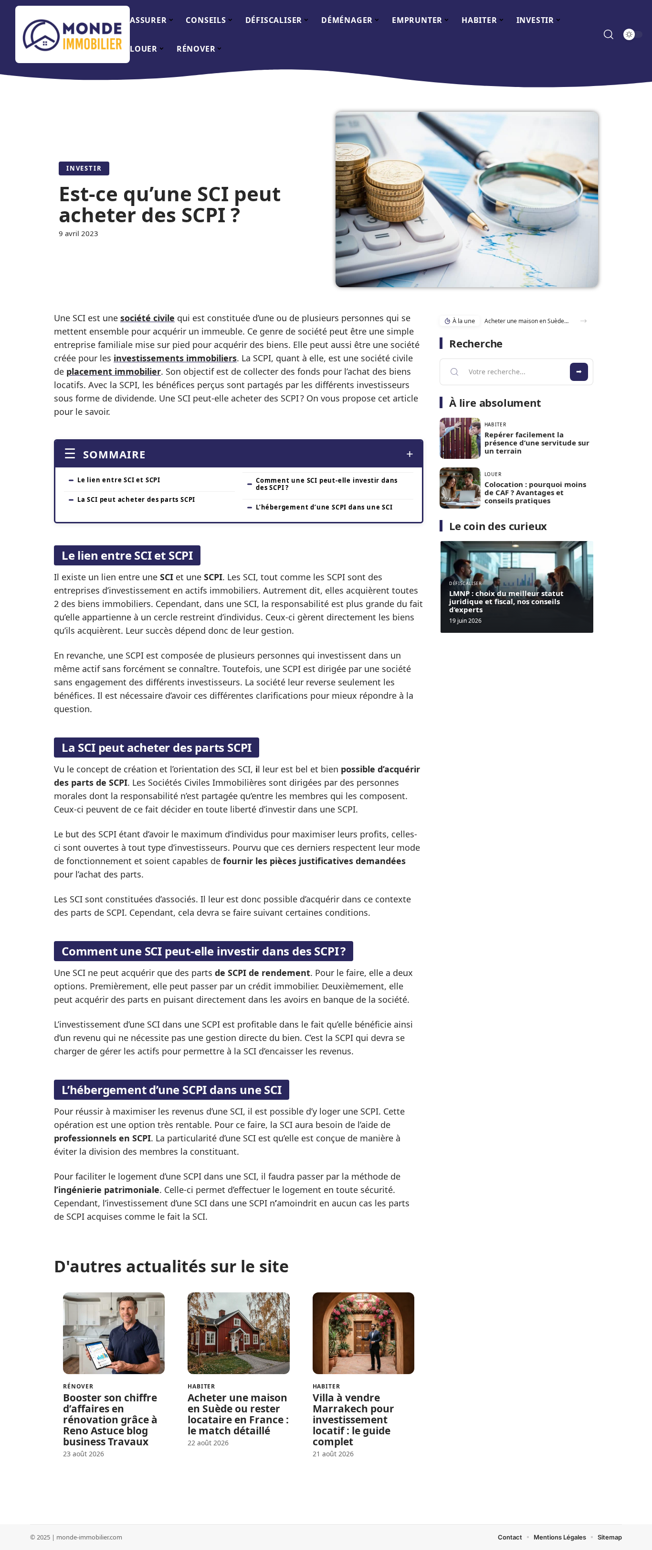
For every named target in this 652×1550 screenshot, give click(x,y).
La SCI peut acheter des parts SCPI (136, 499)
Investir (84, 168)
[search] (608, 34)
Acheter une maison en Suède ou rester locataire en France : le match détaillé (238, 1414)
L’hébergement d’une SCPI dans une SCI (324, 507)
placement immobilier (113, 371)
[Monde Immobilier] (72, 34)
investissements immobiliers (175, 358)
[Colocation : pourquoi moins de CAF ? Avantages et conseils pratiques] (460, 488)
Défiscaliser (465, 583)
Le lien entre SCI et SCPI (118, 480)
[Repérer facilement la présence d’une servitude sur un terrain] (460, 438)
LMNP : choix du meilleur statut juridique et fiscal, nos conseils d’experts (506, 601)
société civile (147, 318)
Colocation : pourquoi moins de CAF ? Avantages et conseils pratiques (535, 492)
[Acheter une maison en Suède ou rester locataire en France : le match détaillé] (238, 1333)
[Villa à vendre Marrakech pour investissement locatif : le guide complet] (363, 1333)
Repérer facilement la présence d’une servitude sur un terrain (536, 442)
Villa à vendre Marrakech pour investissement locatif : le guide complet (353, 1419)
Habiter (201, 1386)
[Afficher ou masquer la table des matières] (279, 454)
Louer (493, 474)
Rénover (78, 1386)
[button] (583, 321)
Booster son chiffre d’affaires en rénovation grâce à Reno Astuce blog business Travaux (110, 1419)
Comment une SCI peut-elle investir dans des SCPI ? (327, 484)
